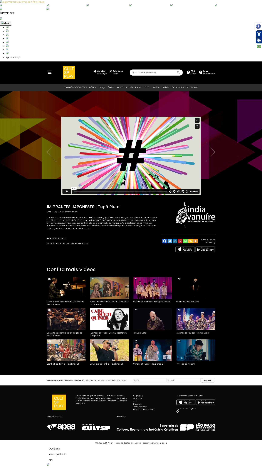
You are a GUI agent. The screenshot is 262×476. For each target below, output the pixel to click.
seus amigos (102, 72)
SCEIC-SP (137, 398)
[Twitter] (170, 241)
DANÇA (102, 87)
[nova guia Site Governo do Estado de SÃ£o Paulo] (22, 1)
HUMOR (156, 87)
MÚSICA (92, 87)
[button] (258, 26)
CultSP (118, 72)
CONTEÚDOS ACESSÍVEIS (76, 87)
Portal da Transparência (144, 409)
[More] (195, 241)
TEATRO (119, 87)
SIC (134, 401)
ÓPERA (111, 87)
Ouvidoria (137, 404)
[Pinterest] (180, 241)
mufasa (163, 443)
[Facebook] (164, 241)
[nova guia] (12, 19)
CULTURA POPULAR (180, 87)
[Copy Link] (190, 241)
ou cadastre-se (209, 72)
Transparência (140, 406)
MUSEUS (129, 87)
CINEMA (138, 87)
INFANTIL (165, 87)
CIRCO (147, 87)
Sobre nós (138, 396)
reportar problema (57, 238)
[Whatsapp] (185, 241)
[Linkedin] (175, 241)
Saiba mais (80, 403)
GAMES (194, 87)
